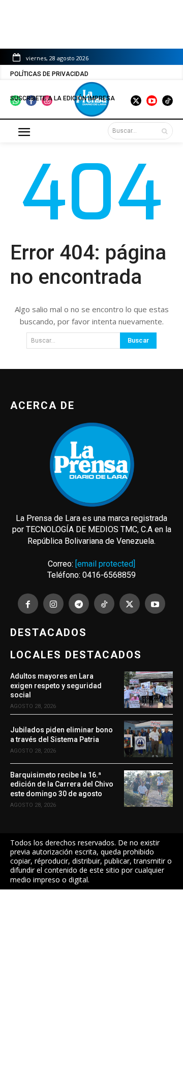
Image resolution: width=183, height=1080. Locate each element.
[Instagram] (53, 603)
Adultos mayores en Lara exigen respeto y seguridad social (56, 685)
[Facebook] (28, 603)
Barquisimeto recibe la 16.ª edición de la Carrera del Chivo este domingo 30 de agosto (61, 784)
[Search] (164, 131)
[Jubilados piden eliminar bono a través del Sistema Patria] (148, 739)
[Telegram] (79, 603)
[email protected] (105, 564)
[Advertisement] (91, 984)
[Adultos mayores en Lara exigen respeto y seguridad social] (148, 690)
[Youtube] (155, 603)
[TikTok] (104, 603)
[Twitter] (129, 603)
